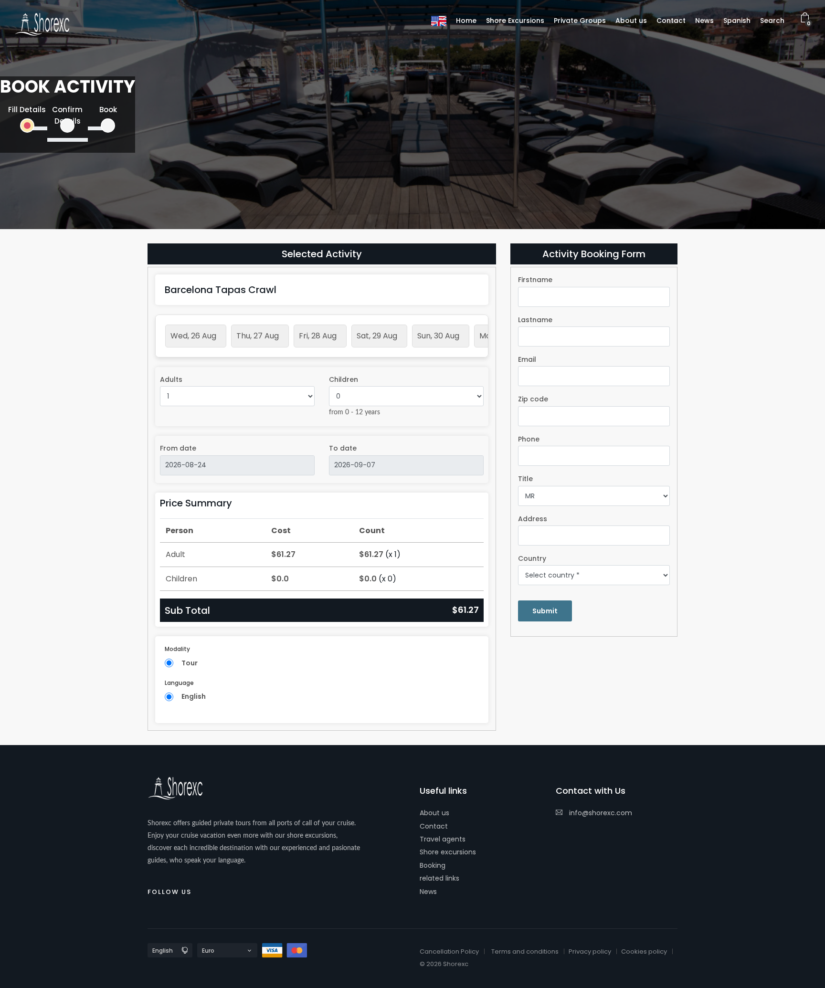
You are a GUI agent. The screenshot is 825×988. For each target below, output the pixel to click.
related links (439, 878)
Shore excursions (448, 852)
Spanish (737, 20)
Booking (432, 865)
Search (772, 20)
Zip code (533, 399)
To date (343, 448)
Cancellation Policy (449, 951)
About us (434, 813)
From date (178, 448)
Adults (171, 379)
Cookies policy (644, 951)
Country (532, 558)
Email (527, 359)
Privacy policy (590, 951)
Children (343, 379)
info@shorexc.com (599, 813)
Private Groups (580, 20)
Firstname (535, 279)
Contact (434, 826)
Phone (528, 439)
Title (525, 478)
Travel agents (442, 839)
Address (532, 519)
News (428, 891)
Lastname (535, 320)
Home (466, 20)
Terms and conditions (525, 951)
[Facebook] (205, 890)
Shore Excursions (515, 20)
